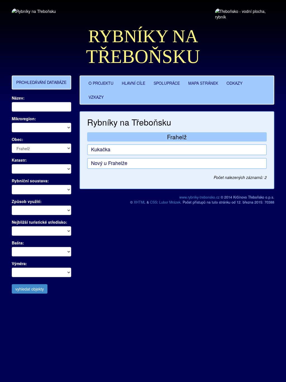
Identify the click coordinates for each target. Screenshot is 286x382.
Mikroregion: (24, 118)
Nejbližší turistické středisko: (39, 222)
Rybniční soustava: (30, 180)
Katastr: (19, 160)
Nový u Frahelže (109, 162)
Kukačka (100, 149)
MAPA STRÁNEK (203, 83)
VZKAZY (96, 97)
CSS (153, 202)
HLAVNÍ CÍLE (133, 83)
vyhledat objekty (29, 289)
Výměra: (19, 263)
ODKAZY (234, 83)
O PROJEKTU (101, 83)
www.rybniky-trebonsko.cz (199, 197)
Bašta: (18, 243)
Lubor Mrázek (169, 202)
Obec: (17, 139)
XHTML (140, 202)
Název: (18, 98)
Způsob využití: (27, 201)
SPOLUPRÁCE (167, 83)
